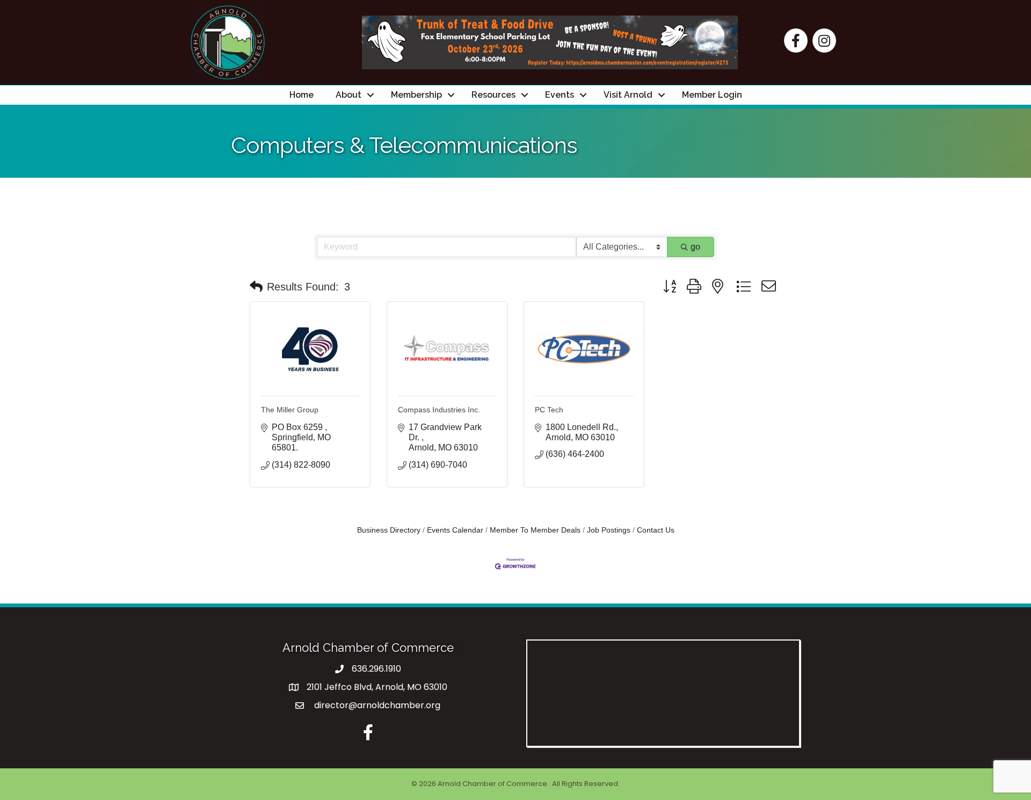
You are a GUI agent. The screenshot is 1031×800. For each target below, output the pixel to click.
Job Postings (608, 530)
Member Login (712, 95)
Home (301, 95)
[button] (256, 286)
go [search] (695, 246)
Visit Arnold (628, 95)
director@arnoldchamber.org (376, 705)
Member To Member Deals (535, 530)
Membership (416, 95)
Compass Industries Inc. (439, 409)
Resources (493, 95)
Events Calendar (455, 530)
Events (559, 95)
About (348, 95)
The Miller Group (289, 409)
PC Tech (549, 409)
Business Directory (388, 530)
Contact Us (655, 530)
